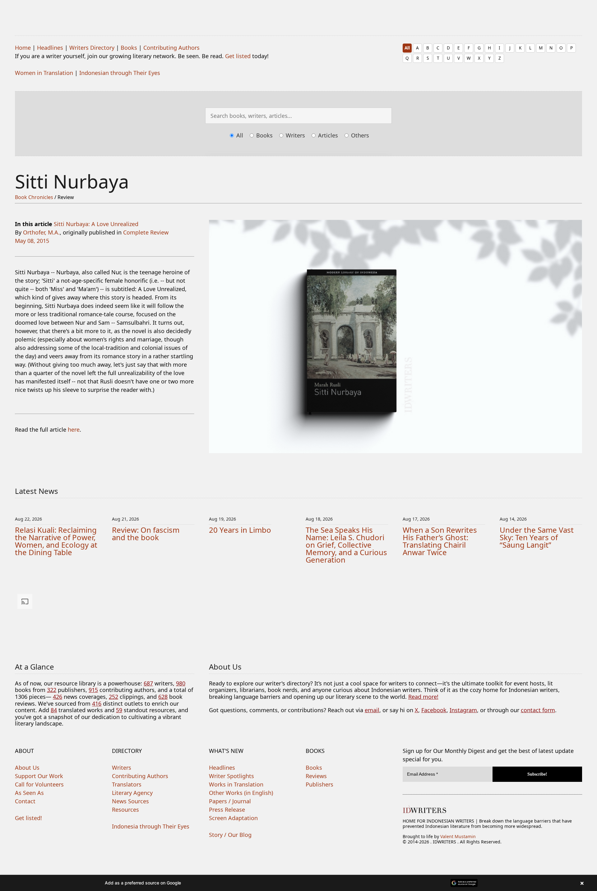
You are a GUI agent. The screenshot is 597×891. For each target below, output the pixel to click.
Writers (294, 135)
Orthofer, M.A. (41, 232)
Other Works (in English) (241, 792)
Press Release (227, 809)
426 (57, 696)
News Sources (130, 801)
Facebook (434, 710)
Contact (25, 801)
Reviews (316, 776)
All (407, 48)
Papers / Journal (230, 801)
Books (129, 47)
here (74, 429)
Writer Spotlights (231, 776)
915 (93, 690)
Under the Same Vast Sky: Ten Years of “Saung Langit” (537, 537)
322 (51, 690)
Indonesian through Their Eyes (119, 73)
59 (119, 710)
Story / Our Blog (230, 834)
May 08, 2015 (32, 240)
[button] (298, 883)
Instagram (463, 710)
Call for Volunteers (39, 784)
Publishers (319, 784)
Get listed (238, 56)
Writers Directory (91, 47)
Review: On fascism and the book (145, 533)
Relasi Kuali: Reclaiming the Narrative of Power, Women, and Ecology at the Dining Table (56, 541)
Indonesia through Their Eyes (150, 826)
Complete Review (146, 232)
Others (359, 135)
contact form (538, 710)
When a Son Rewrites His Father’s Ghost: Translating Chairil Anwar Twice (440, 541)
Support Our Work (39, 776)
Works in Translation (236, 784)
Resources (125, 809)
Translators (126, 784)
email (372, 710)
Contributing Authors (171, 47)
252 (113, 696)
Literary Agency (132, 792)
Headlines (50, 47)
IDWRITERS (298, 13)
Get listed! (28, 818)
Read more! (423, 696)
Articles (327, 135)
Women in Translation (44, 73)
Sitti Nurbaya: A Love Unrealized (96, 224)
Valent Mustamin (458, 836)
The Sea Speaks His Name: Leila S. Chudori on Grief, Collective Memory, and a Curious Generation (346, 545)
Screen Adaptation (233, 818)
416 (96, 703)
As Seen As (29, 792)
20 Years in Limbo (240, 530)
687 (148, 683)
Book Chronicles (34, 197)
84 (54, 710)
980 (180, 683)
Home (23, 47)
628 (163, 696)
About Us (27, 767)
